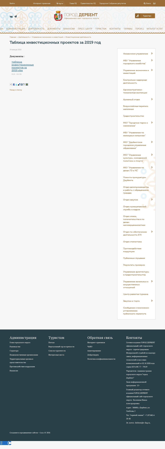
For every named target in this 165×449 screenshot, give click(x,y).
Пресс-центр (85, 29)
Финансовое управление (135, 54)
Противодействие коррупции (132, 250)
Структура (14, 351)
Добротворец (93, 355)
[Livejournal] (24, 84)
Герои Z (139, 29)
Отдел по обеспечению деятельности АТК (135, 233)
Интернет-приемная (41, 3)
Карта (60, 4)
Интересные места (56, 355)
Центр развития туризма (135, 294)
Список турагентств (56, 351)
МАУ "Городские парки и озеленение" (135, 124)
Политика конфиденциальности (101, 359)
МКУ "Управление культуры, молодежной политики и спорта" (135, 158)
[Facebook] (14, 84)
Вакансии (69, 29)
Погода (51, 342)
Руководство (15, 346)
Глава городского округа (20, 342)
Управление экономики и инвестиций (47, 37)
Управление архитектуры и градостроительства (136, 273)
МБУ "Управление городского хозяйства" (134, 62)
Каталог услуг (155, 29)
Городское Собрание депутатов (113, 3)
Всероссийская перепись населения (135, 107)
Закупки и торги (131, 301)
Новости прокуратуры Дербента (134, 179)
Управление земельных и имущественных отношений (135, 284)
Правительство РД (88, 3)
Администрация (15, 29)
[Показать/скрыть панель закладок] (11, 84)
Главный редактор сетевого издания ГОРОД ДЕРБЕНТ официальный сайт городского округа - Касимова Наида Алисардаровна (139, 396)
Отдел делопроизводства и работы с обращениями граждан (136, 190)
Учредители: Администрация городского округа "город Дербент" (138, 374)
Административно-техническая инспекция (135, 91)
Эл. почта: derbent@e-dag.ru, (138, 423)
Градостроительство (133, 116)
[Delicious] (19, 84)
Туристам (100, 29)
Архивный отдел (131, 99)
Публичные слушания (134, 258)
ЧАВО (89, 346)
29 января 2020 (15, 50)
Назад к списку (16, 90)
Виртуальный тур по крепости (61, 346)
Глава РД (73, 3)
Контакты (115, 29)
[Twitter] (16, 84)
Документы (53, 29)
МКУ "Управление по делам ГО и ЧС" (133, 169)
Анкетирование (94, 351)
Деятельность (36, 29)
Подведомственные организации (24, 355)
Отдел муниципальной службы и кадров (134, 208)
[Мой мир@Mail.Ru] (27, 84)
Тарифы (128, 29)
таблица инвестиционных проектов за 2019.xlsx (23, 66)
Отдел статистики (132, 242)
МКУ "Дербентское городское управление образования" (134, 145)
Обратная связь (100, 337)
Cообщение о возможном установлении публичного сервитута (136, 311)
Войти (12, 3)
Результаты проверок (134, 265)
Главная (13, 37)
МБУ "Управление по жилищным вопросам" (134, 134)
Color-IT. (43, 433)
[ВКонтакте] (22, 84)
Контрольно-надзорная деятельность (135, 81)
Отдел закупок (130, 200)
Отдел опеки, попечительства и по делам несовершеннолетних (134, 220)
